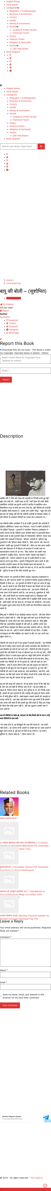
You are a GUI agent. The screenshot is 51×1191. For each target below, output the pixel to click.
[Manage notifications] (45, 1186)
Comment (5, 937)
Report (5, 310)
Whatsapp (13, 333)
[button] (41, 146)
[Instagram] (10, 61)
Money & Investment (20, 23)
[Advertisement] (25, 200)
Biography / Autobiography (23, 11)
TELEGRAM (7, 304)
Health (13, 20)
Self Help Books (20, 48)
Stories (13, 45)
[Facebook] (10, 55)
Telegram (13, 329)
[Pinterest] (10, 67)
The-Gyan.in (36, 1178)
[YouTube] (10, 64)
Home (9, 280)
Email (3, 982)
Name (4, 970)
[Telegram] (11, 70)
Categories (11, 8)
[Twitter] (11, 58)
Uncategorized (13, 283)
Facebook (13, 320)
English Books (13, 1)
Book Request (13, 52)
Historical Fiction (21, 33)
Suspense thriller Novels (25, 30)
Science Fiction (17, 39)
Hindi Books (12, 4)
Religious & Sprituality (20, 42)
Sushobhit (5, 317)
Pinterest (13, 326)
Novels (13, 26)
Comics (13, 17)
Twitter (12, 323)
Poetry (13, 36)
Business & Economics (21, 14)
